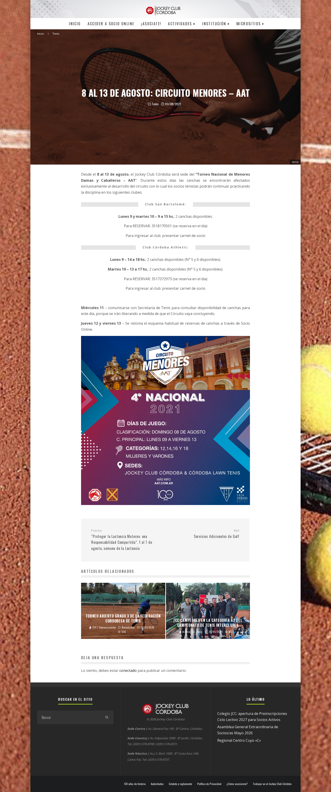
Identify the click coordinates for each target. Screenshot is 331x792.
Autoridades (157, 784)
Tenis (155, 104)
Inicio (75, 23)
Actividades (180, 23)
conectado (128, 670)
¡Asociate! (151, 23)
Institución (214, 23)
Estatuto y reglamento (180, 784)
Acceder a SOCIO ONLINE (111, 23)
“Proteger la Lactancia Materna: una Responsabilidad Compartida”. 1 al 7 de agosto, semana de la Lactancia (121, 540)
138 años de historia (135, 784)
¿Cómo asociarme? (237, 784)
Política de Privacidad (209, 784)
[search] (106, 717)
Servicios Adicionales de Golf (216, 534)
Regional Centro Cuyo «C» (239, 740)
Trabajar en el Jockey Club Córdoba (272, 784)
